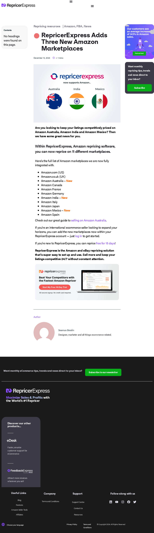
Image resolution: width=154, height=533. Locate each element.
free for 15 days (105, 243)
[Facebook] (129, 502)
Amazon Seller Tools (19, 509)
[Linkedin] (111, 502)
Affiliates (19, 514)
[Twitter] (135, 502)
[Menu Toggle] (70, 1)
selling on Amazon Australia (88, 220)
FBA (79, 26)
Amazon (69, 26)
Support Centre (78, 502)
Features (19, 504)
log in (78, 236)
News (87, 26)
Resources (78, 514)
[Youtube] (117, 502)
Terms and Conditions (50, 501)
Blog (19, 500)
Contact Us (78, 508)
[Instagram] (123, 502)
